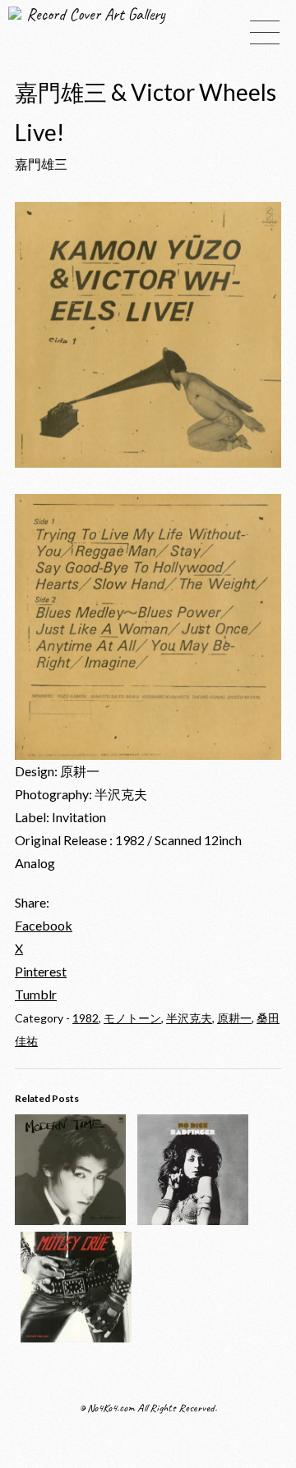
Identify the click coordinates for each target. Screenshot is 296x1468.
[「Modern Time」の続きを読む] (70, 1220)
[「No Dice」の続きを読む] (192, 1220)
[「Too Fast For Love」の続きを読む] (76, 1337)
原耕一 (234, 1018)
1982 (85, 1018)
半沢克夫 (189, 1018)
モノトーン (132, 1018)
